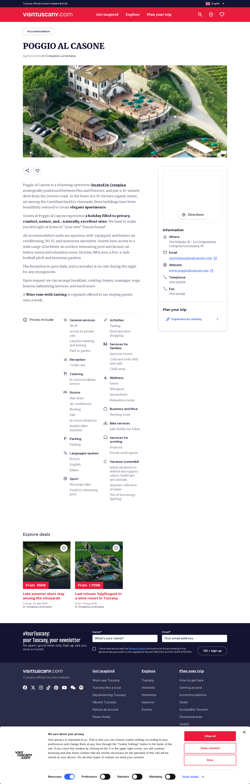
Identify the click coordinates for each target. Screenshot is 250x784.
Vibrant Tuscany (104, 702)
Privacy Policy (137, 648)
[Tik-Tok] (48, 688)
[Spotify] (81, 688)
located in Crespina (108, 185)
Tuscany (148, 680)
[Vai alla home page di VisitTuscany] (48, 14)
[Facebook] (25, 688)
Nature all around (105, 709)
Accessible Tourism (193, 709)
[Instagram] (41, 688)
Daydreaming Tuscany (109, 695)
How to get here (191, 680)
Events (147, 709)
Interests (148, 687)
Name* (96, 632)
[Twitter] (33, 688)
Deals (183, 702)
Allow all (210, 736)
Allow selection (210, 748)
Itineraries (149, 695)
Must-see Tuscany (106, 680)
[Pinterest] (56, 688)
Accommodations (192, 695)
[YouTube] (64, 688)
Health (184, 724)
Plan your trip (191, 671)
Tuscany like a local (106, 687)
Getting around (190, 687)
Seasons (148, 702)
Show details (190, 776)
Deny (210, 760)
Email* (166, 632)
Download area (190, 717)
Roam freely (101, 717)
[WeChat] (72, 688)
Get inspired (103, 671)
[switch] (105, 777)
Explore (149, 671)
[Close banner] (244, 732)
